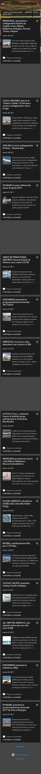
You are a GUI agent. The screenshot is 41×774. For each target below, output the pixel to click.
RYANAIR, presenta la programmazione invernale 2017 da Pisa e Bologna (16, 707)
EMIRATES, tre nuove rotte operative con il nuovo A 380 (17, 343)
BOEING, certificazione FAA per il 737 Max (16, 544)
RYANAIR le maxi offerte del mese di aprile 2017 (17, 186)
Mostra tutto (31, 12)
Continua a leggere (12, 61)
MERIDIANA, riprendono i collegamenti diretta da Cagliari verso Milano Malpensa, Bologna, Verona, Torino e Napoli (17, 26)
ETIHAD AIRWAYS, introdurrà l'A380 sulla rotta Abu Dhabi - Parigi (17, 504)
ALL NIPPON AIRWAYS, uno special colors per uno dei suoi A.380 (16, 625)
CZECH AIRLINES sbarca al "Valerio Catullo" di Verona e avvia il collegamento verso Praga (17, 104)
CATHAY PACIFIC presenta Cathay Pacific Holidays (16, 584)
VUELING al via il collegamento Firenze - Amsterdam (18, 146)
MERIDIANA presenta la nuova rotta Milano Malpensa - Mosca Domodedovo (18, 461)
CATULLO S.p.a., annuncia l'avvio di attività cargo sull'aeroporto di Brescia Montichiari (15, 417)
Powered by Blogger (21, 755)
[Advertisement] (20, 80)
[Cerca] (38, 4)
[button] (37, 21)
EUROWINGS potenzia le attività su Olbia (15, 666)
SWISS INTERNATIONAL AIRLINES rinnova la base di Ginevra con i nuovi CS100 (16, 260)
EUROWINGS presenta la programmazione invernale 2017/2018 (16, 302)
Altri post (20, 747)
